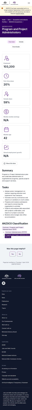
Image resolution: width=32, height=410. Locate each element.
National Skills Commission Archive (11, 359)
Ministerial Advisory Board (9, 332)
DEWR (3, 345)
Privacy (4, 372)
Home (3, 19)
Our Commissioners (7, 321)
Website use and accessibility (10, 379)
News (3, 297)
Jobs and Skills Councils (8, 348)
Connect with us (6, 328)
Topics (4, 308)
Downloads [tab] (16, 47)
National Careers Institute (9, 355)
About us (4, 317)
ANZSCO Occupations (15, 21)
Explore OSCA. (20, 13)
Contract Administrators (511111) (16, 232)
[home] (10, 3)
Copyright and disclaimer (9, 375)
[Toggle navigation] (29, 3)
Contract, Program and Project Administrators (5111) (13, 228)
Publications (5, 301)
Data (9, 19)
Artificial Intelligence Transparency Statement (15, 382)
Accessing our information (9, 368)
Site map (4, 335)
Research (4, 304)
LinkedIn (3, 283)
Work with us (5, 324)
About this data (11, 163)
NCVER (4, 352)
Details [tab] (21, 42)
